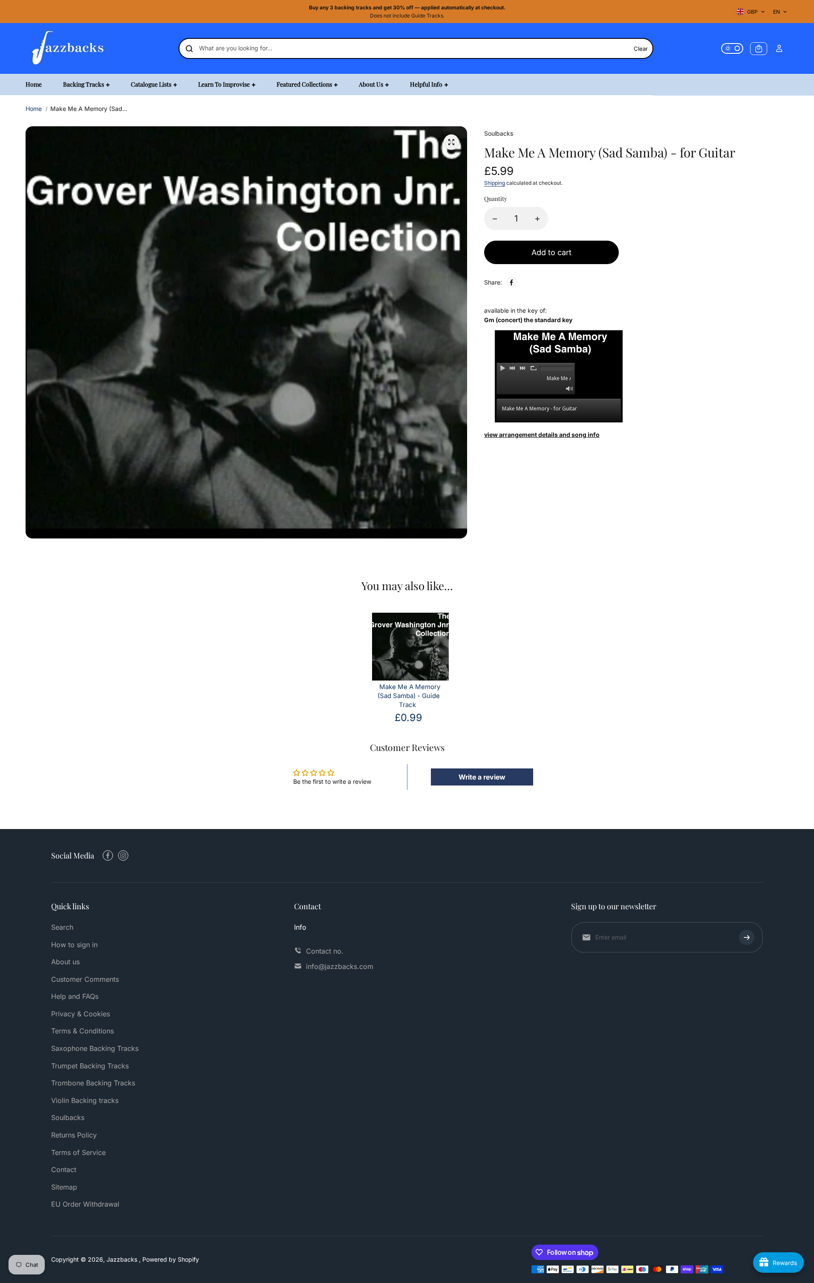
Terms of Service (78, 1152)
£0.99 (408, 717)
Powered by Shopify (170, 1259)
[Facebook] (511, 282)
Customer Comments (85, 979)
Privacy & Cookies (80, 1014)
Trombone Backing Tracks (93, 1083)
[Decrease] (494, 218)
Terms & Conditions (82, 1031)
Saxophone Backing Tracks (95, 1048)
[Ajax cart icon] (758, 48)
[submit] (747, 937)
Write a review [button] (482, 777)
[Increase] (537, 218)
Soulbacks (67, 1117)
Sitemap (64, 1187)
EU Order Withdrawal (85, 1204)
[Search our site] (189, 48)
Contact (63, 1169)
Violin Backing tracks (84, 1100)
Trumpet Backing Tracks (90, 1066)
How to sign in (74, 944)
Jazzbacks (123, 1259)
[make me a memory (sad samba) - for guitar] (451, 142)
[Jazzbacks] (68, 48)
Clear (641, 48)
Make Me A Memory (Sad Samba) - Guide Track (409, 696)
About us (65, 961)
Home (34, 108)
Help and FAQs (74, 996)
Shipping (494, 183)
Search (62, 927)
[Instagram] (123, 855)
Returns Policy (74, 1135)
